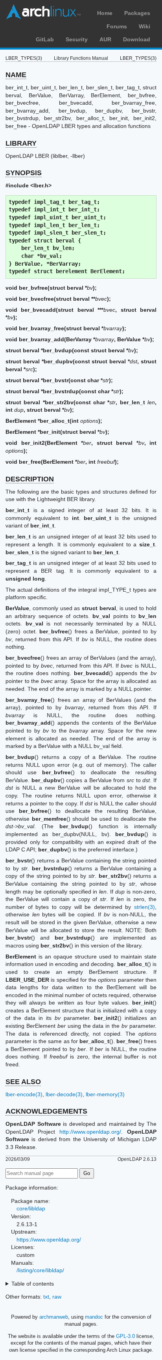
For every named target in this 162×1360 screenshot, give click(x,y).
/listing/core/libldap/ (40, 1270)
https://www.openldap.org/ (49, 1239)
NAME (16, 75)
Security (77, 39)
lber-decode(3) (64, 1094)
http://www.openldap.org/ (90, 1132)
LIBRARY (21, 143)
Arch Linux (43, 12)
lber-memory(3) (105, 1094)
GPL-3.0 (125, 1336)
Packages (137, 13)
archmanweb (53, 1317)
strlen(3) (144, 907)
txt (46, 1296)
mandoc (94, 1317)
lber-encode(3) (24, 1094)
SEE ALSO (23, 1082)
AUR (105, 39)
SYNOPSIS (24, 173)
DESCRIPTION (30, 479)
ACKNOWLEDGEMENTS (46, 1111)
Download (136, 39)
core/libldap (31, 1208)
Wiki (144, 26)
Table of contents (32, 1283)
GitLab (45, 39)
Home (104, 13)
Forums (117, 26)
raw (56, 1296)
